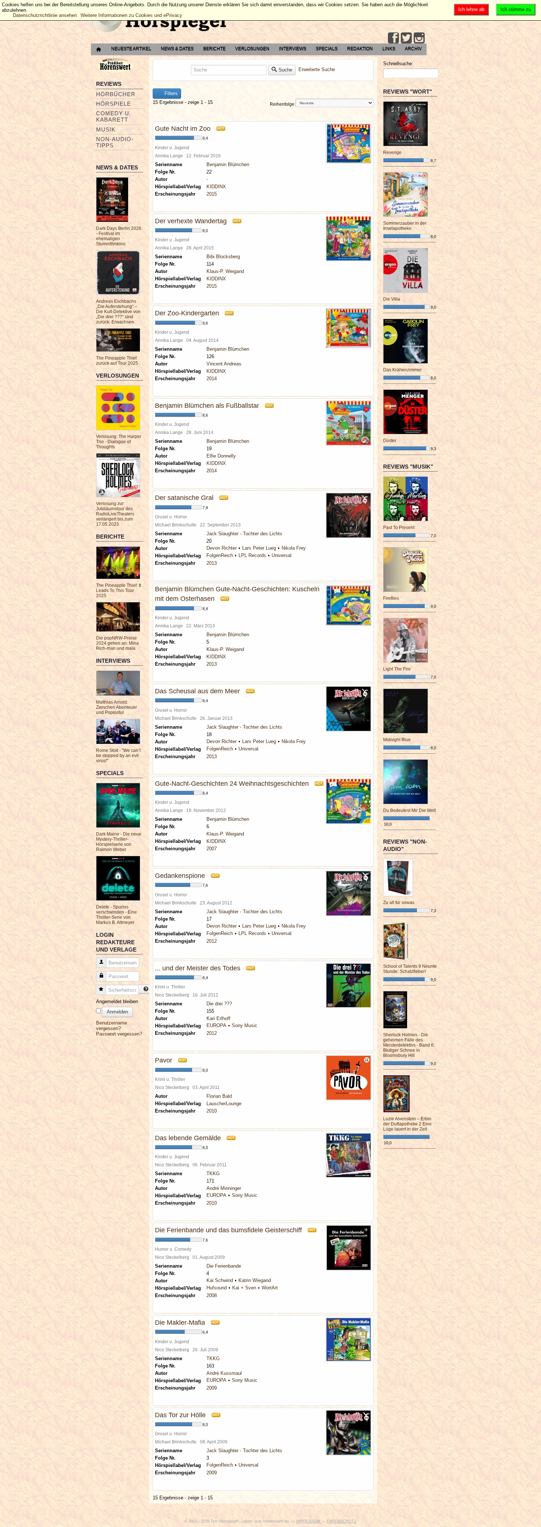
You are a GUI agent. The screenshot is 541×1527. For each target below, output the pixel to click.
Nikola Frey (294, 548)
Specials (326, 48)
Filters (170, 93)
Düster (389, 440)
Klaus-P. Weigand (225, 271)
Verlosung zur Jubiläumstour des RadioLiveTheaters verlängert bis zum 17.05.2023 (115, 514)
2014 (211, 378)
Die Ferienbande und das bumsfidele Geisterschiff (228, 1230)
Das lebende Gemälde (188, 1138)
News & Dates (177, 48)
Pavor (163, 1060)
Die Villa (391, 299)
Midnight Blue (397, 739)
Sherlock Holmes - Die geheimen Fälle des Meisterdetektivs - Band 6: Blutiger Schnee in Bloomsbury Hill (409, 1045)
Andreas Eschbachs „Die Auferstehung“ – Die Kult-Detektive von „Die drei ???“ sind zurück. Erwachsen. (118, 312)
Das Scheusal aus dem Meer (197, 691)
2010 (211, 1111)
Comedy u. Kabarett (113, 116)
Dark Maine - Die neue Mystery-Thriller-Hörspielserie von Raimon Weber (118, 841)
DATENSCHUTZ (342, 1521)
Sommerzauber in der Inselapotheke (405, 226)
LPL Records (252, 555)
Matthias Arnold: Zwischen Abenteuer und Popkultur (116, 707)
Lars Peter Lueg (259, 548)
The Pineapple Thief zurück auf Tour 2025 (117, 361)
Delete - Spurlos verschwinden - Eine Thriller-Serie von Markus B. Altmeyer (116, 914)
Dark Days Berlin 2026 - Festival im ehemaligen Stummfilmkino (118, 236)
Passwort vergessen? (119, 1034)
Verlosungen (252, 48)
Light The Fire (397, 669)
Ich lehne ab (471, 9)
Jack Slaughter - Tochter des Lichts (244, 533)
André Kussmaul (224, 1373)
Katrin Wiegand (254, 1280)
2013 (211, 563)
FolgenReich (219, 555)
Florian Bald (219, 1096)
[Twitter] (406, 37)
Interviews (292, 48)
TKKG (213, 1173)
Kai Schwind (219, 1280)
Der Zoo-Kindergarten (187, 313)
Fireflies (391, 598)
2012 (211, 941)
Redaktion (360, 48)
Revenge (392, 152)
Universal (281, 555)
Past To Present (398, 527)
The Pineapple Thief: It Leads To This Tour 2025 (118, 590)
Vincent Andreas (223, 364)
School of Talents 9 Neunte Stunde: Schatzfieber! (410, 969)
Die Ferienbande (223, 1266)
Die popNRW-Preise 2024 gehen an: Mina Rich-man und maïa (117, 643)
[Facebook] (393, 37)
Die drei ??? (219, 1003)
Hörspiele (113, 104)
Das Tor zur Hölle (180, 1415)
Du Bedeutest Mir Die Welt (409, 810)
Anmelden (117, 1012)
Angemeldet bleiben (117, 1001)
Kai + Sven (244, 1287)
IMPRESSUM (308, 1521)
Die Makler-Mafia (180, 1322)
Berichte (214, 48)
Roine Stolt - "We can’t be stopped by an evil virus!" (118, 755)
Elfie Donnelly (221, 456)
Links (388, 48)
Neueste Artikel (131, 48)
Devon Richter (221, 548)
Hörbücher (115, 94)
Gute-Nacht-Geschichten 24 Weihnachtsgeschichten (232, 783)
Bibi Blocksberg (223, 256)
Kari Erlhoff (218, 1018)
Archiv (413, 48)
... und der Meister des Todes (197, 968)
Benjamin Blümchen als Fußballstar (207, 405)
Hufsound (216, 1287)
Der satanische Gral (184, 497)
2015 (211, 194)
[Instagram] (419, 37)
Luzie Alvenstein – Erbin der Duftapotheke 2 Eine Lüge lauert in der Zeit (407, 1124)
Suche (285, 70)
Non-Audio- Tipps (115, 142)
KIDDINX (216, 186)
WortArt (270, 1287)
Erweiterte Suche (316, 69)
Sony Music (244, 1025)
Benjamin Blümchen (227, 164)
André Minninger (223, 1188)
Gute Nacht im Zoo (183, 128)
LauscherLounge (223, 1103)
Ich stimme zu (516, 9)
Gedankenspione (180, 875)
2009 (211, 1388)
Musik (106, 129)
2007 (211, 848)
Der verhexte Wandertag (191, 221)
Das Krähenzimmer (402, 369)
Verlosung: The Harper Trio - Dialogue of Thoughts (118, 441)
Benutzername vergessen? (111, 1025)
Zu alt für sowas (398, 902)
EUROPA (216, 1025)
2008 (211, 1295)
